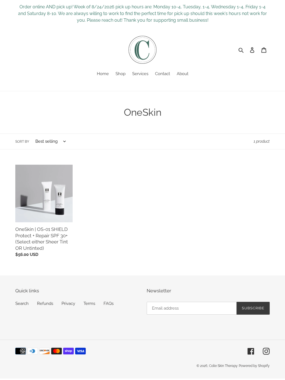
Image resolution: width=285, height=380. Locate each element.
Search (22, 303)
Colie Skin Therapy (223, 366)
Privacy (68, 303)
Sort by (22, 142)
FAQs (109, 303)
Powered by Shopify (254, 366)
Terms (89, 303)
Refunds (45, 303)
